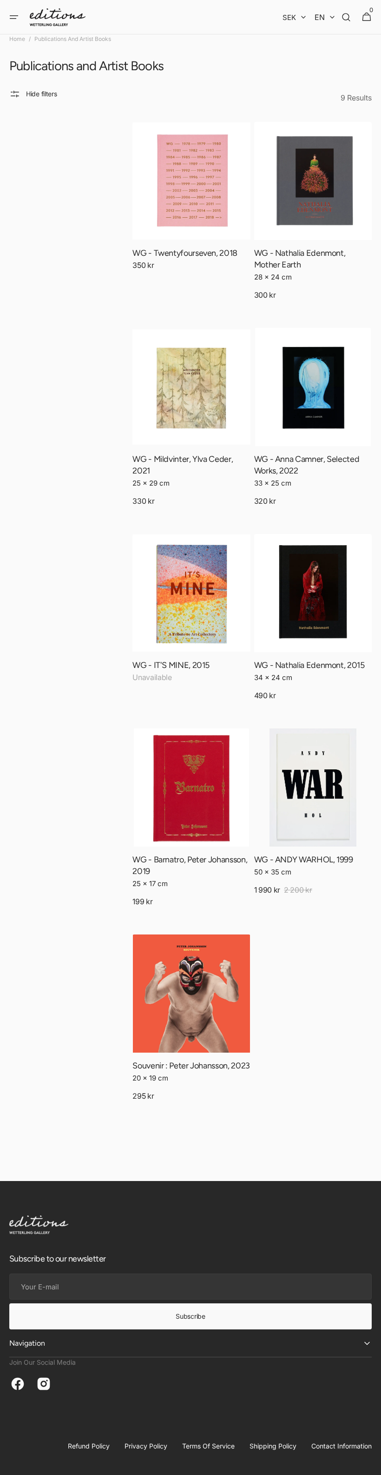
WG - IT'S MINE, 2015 (171, 665)
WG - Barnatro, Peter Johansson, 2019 (189, 865)
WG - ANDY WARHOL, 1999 (303, 859)
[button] (14, 17)
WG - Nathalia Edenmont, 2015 (309, 665)
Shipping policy (273, 1446)
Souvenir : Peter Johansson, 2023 (191, 1066)
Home (17, 38)
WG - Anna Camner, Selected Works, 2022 (307, 465)
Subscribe (190, 1316)
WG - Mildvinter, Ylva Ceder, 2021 (182, 465)
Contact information (341, 1446)
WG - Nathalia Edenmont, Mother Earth (300, 259)
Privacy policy (146, 1446)
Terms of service (208, 1446)
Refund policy (89, 1446)
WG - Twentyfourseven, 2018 (184, 253)
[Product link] (191, 204)
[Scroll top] (369, 1463)
